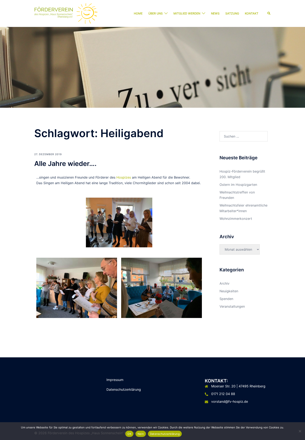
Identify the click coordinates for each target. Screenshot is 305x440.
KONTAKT (251, 13)
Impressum (114, 380)
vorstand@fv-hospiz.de (229, 401)
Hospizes (123, 177)
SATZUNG (232, 13)
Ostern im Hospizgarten (238, 185)
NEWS (215, 13)
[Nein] (300, 431)
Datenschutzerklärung (123, 389)
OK (129, 433)
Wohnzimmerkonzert (236, 218)
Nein (141, 433)
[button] (269, 13)
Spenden (226, 299)
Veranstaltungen (232, 306)
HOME (138, 13)
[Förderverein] (66, 13)
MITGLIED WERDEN (186, 13)
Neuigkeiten (229, 291)
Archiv (224, 283)
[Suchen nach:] (244, 136)
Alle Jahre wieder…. (65, 164)
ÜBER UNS (155, 13)
